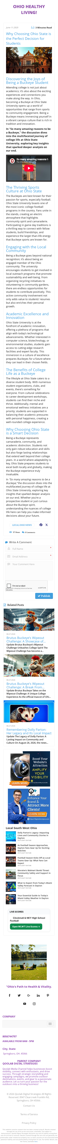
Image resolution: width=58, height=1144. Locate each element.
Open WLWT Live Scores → (26, 926)
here (35, 1141)
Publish (45, 596)
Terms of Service (29, 1114)
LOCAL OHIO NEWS (22, 525)
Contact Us (29, 1105)
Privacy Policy (29, 1123)
